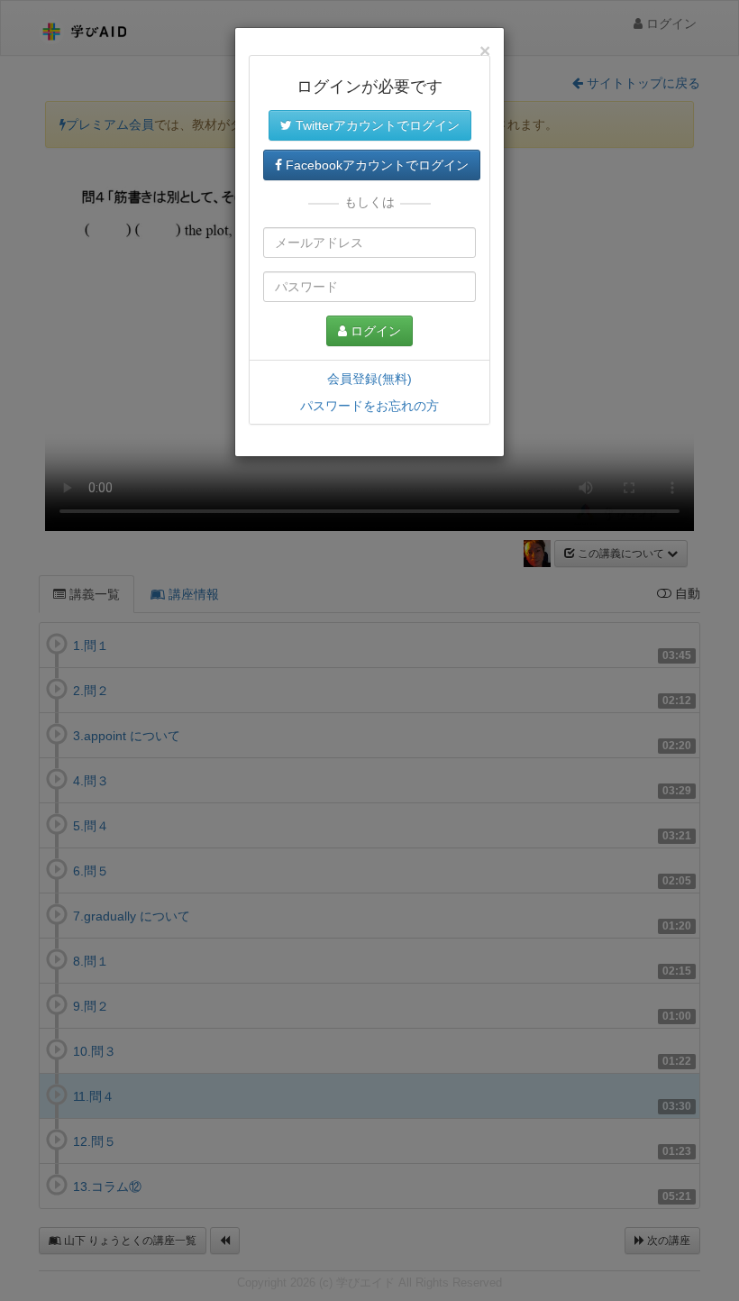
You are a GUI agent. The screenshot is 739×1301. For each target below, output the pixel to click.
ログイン (374, 331)
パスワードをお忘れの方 (369, 406)
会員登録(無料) (369, 378)
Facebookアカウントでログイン (375, 165)
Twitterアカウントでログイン (376, 125)
